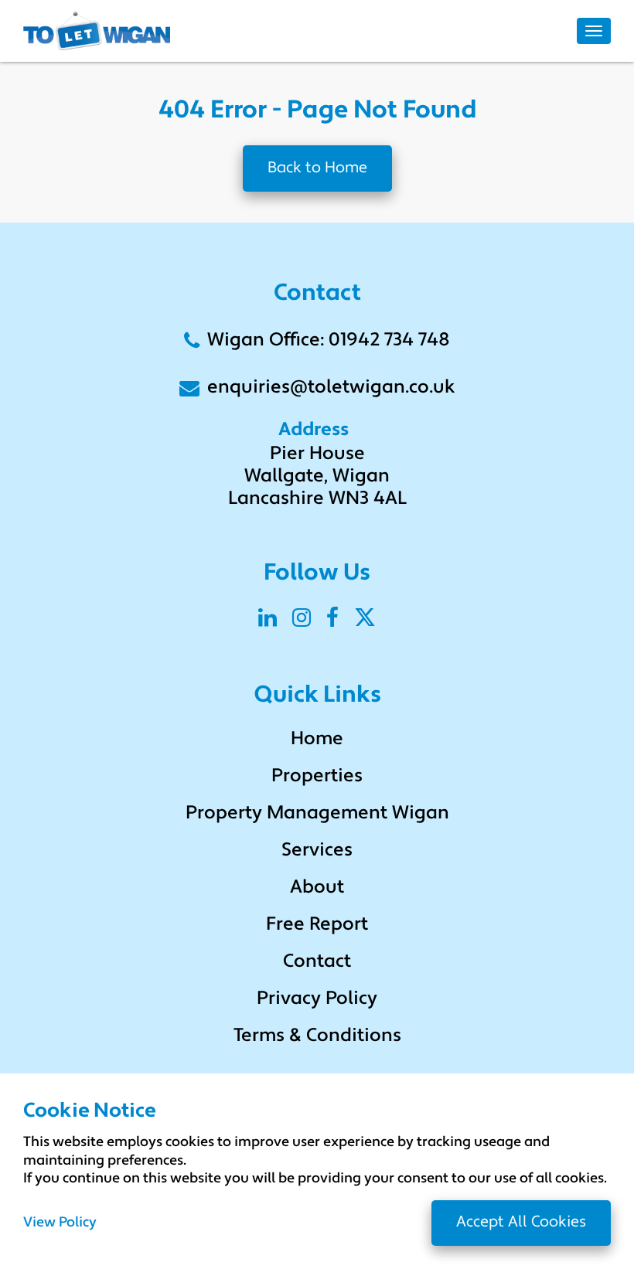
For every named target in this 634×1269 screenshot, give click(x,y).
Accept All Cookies (521, 1222)
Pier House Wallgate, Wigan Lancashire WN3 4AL (317, 477)
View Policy (60, 1223)
